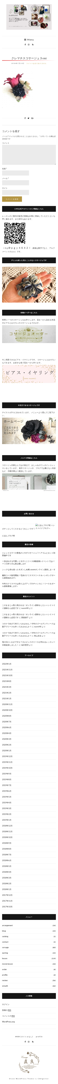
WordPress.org (8, 1022)
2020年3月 (6, 739)
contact (5, 942)
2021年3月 (6, 687)
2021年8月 (6, 681)
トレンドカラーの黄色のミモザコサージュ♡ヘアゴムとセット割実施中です (28, 554)
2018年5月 (6, 866)
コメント (5, 143)
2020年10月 (7, 710)
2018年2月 (6, 883)
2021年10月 (7, 675)
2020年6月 (6, 727)
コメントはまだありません (36, 63)
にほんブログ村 (8, 536)
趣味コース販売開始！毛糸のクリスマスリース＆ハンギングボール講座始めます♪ (28, 576)
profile (4, 975)
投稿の (6, 1010)
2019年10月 (7, 768)
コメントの (8, 1016)
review (5, 980)
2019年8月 (6, 779)
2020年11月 (7, 704)
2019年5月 (6, 797)
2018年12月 (7, 826)
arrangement (7, 925)
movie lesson (7, 964)
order (4, 969)
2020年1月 (6, 750)
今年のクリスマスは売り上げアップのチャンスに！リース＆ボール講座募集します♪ (28, 584)
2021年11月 (7, 669)
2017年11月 (7, 901)
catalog (5, 936)
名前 (4, 169)
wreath (5, 986)
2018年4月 (6, 872)
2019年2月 (6, 814)
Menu (30, 39)
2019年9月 (6, 774)
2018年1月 (6, 889)
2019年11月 (7, 762)
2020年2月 (6, 745)
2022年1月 (6, 664)
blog (4, 931)
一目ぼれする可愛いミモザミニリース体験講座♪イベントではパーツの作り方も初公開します (28, 562)
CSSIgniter (43, 1078)
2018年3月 (6, 878)
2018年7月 (6, 854)
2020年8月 (6, 716)
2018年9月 (6, 843)
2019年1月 (6, 820)
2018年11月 (7, 831)
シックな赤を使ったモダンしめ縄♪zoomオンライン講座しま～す (28, 569)
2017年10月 (7, 906)
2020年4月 (6, 733)
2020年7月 (6, 722)
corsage (5, 947)
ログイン (5, 1004)
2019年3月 (6, 808)
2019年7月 (6, 785)
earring (5, 953)
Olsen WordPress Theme (21, 1078)
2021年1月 (6, 698)
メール (5, 178)
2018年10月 (7, 837)
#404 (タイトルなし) (24, 1036)
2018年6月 (6, 860)
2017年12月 (7, 895)
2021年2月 (6, 693)
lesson (4, 958)
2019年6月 (6, 791)
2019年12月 (7, 756)
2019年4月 (6, 802)
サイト (5, 188)
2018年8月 (6, 849)
